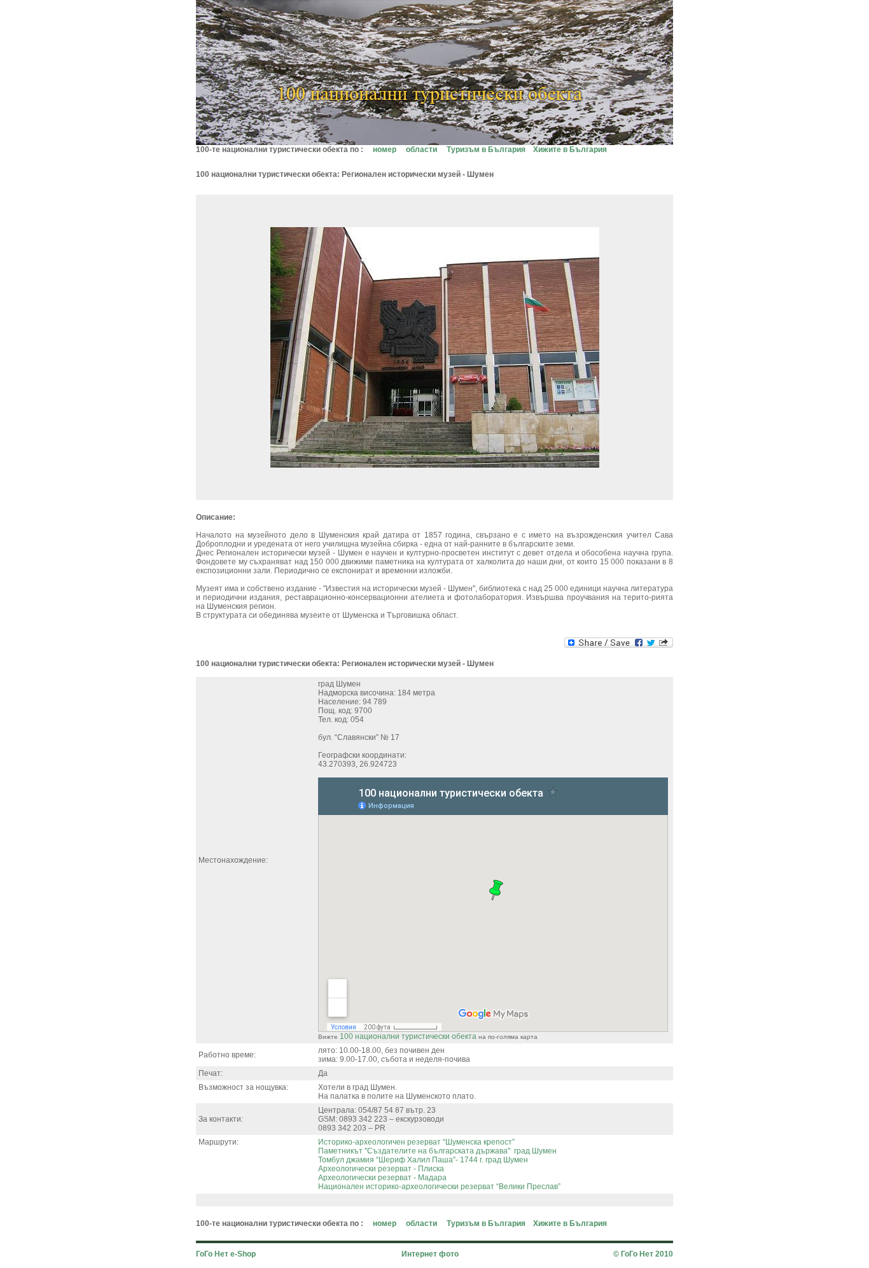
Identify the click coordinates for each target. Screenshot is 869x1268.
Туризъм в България (486, 149)
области (421, 149)
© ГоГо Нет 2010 (643, 1254)
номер (384, 149)
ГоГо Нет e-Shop (226, 1254)
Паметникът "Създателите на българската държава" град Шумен (437, 1150)
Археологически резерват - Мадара (382, 1177)
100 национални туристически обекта (408, 1036)
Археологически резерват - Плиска (381, 1168)
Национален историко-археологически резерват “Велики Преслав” (439, 1186)
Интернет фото (430, 1254)
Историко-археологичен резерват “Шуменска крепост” (416, 1142)
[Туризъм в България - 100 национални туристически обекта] (434, 141)
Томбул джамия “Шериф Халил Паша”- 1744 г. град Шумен (423, 1159)
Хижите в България (570, 149)
